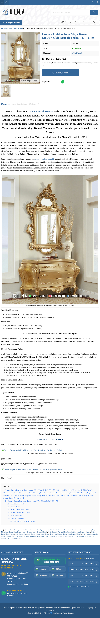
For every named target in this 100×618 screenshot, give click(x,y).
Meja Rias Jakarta (32, 536)
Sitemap (71, 613)
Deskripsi (5, 104)
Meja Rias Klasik (80, 536)
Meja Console (27, 532)
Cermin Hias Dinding (12, 530)
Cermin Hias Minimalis (66, 530)
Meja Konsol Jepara (33, 534)
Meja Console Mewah (40, 532)
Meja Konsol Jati (20, 534)
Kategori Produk (12, 22)
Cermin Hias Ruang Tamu (83, 530)
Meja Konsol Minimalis (90, 534)
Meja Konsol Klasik (60, 534)
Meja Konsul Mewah (41, 111)
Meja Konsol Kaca (47, 534)
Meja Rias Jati (43, 536)
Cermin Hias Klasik (51, 530)
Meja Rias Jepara (68, 536)
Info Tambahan (19, 104)
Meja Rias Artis (20, 536)
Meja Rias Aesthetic (7, 536)
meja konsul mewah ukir (44, 159)
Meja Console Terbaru (55, 532)
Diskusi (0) (34, 104)
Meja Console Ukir (69, 532)
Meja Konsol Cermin (83, 532)
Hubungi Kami (62, 72)
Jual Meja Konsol (16, 532)
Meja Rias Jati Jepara (55, 536)
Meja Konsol (77, 53)
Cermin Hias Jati (25, 530)
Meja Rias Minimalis (14, 538)
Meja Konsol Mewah (74, 534)
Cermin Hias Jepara (37, 530)
